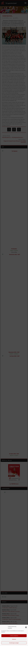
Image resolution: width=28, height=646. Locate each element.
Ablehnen (14, 639)
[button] (26, 627)
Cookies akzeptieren (14, 635)
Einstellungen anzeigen (14, 642)
